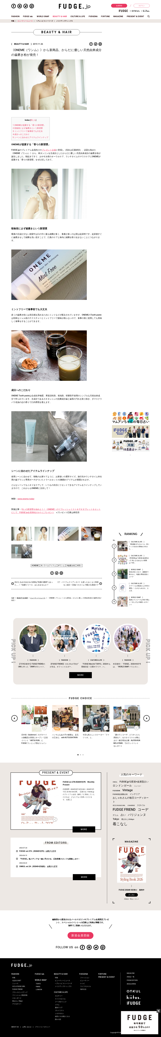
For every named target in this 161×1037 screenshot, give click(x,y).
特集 (12, 21)
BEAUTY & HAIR (60, 16)
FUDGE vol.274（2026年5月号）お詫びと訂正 (37, 851)
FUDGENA (93, 16)
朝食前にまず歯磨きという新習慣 (28, 128)
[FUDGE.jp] (74, 6)
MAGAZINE (118, 16)
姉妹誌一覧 (130, 977)
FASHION (15, 16)
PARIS (38, 986)
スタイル (141, 805)
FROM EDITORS (132, 980)
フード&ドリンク (61, 1002)
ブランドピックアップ (19, 992)
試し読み (132, 895)
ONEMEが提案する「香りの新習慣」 (29, 125)
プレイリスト (59, 1010)
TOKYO (38, 984)
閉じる (33, 120)
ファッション (84, 978)
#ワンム (61, 565)
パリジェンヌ (137, 815)
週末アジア (59, 1007)
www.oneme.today (25, 498)
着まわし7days (17, 1001)
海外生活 (83, 989)
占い (123, 815)
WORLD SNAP (43, 16)
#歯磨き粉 (71, 565)
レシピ (82, 983)
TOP (12, 598)
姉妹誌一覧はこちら (131, 899)
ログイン (142, 6)
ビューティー (84, 980)
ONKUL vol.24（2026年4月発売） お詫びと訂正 (38, 866)
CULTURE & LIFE (77, 16)
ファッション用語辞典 (19, 995)
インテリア (135, 794)
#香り (79, 565)
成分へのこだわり (21, 134)
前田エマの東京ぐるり (62, 1016)
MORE (84, 829)
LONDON (39, 989)
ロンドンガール (122, 786)
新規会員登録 (80, 935)
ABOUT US (15, 1027)
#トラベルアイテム (48, 565)
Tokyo (116, 819)
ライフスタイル (60, 999)
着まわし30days (127, 819)
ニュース (15, 983)
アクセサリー (16, 1004)
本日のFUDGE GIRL (119, 805)
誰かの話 (58, 1019)
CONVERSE (131, 805)
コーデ (143, 809)
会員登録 (119, 6)
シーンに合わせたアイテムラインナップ (30, 137)
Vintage (127, 790)
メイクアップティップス (64, 21)
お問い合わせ (26, 1027)
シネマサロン (59, 1013)
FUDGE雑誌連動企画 (120, 794)
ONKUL (115, 782)
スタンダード (16, 998)
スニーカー (137, 786)
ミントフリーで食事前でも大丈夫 (28, 131)
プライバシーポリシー (42, 1027)
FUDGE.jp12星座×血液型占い (134, 781)
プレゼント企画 (49, 150)
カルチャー (59, 996)
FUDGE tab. (28, 16)
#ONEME (35, 565)
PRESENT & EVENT (135, 16)
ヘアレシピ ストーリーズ (44, 21)
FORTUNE (105, 16)
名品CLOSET (16, 980)
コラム (57, 1005)
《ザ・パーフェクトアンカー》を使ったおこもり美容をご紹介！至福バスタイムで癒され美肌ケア (77, 583)
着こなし (120, 824)
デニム (115, 815)
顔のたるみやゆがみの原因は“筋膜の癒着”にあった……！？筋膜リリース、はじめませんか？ (34, 583)
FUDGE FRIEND (124, 809)
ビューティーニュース (25, 21)
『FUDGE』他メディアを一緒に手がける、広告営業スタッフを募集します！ (49, 859)
